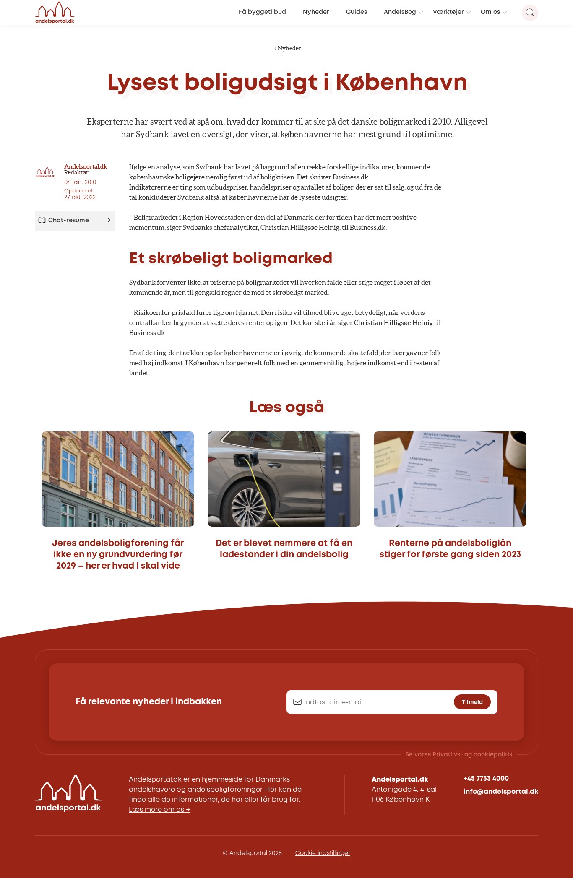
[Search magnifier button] (530, 13)
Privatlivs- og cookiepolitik (472, 754)
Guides (356, 12)
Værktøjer (448, 12)
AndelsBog (400, 12)
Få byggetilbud (262, 12)
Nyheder (316, 12)
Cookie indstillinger (322, 853)
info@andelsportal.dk (501, 792)
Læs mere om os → (159, 810)
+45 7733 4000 (486, 779)
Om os (490, 12)
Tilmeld (472, 702)
